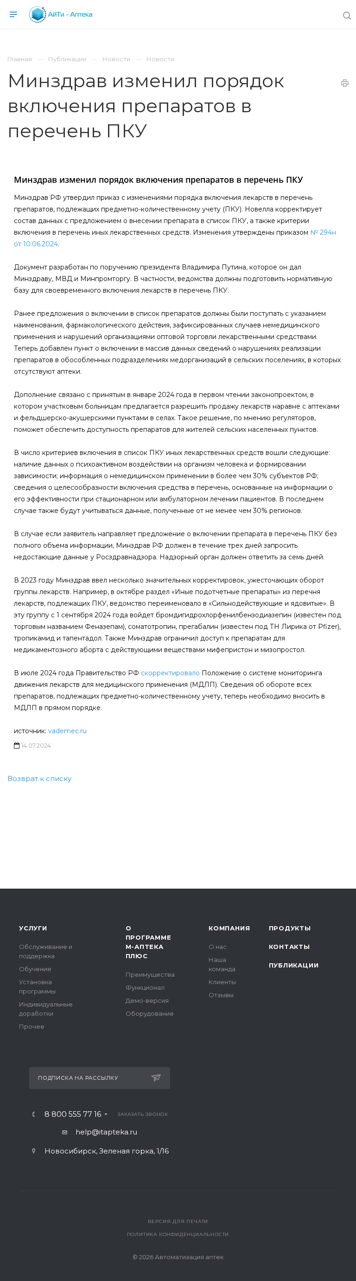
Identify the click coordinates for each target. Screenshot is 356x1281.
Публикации (294, 965)
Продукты (290, 928)
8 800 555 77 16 (72, 1114)
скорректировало (170, 673)
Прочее (31, 1026)
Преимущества (150, 974)
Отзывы (221, 995)
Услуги (33, 928)
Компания (229, 928)
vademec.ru (67, 731)
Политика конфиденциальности (178, 1234)
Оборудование (150, 1013)
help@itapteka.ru (106, 1131)
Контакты (289, 946)
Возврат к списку (39, 778)
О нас (218, 946)
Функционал (145, 987)
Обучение (35, 969)
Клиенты (222, 982)
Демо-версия (147, 1000)
